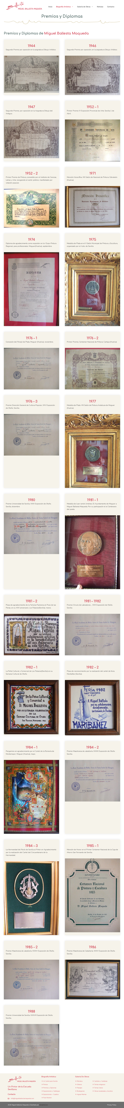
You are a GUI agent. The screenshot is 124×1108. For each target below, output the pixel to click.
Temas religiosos (99, 1084)
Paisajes (79, 1088)
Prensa (45, 1084)
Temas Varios (98, 1088)
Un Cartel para (48, 1081)
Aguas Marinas (81, 1094)
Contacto (110, 7)
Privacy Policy (111, 1105)
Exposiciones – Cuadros (51, 1094)
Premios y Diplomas (49, 1088)
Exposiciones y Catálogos (51, 1091)
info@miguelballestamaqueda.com (22, 1098)
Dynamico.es (43, 1105)
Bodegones (81, 1091)
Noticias (100, 7)
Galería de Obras (83, 7)
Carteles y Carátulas (100, 1081)
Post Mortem (47, 1098)
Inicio (50, 7)
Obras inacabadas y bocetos (103, 1091)
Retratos (80, 1081)
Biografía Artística (63, 7)
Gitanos (79, 1084)
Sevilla (55, 1081)
